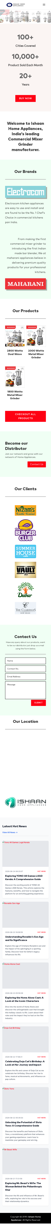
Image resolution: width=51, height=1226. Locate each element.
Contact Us (36, 464)
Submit (38, 703)
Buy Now (25, 98)
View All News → (10, 832)
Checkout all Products (25, 416)
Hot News (41, 871)
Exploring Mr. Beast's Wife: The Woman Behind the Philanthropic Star (23, 1186)
